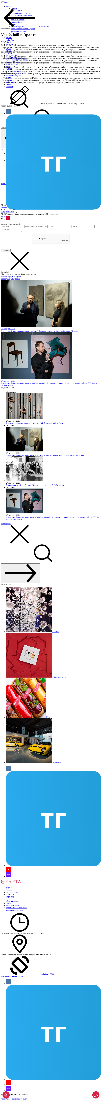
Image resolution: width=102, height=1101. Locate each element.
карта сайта (22, 1099)
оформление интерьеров (16, 908)
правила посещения (9, 1099)
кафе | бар (10, 897)
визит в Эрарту (7, 276)
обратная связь (12, 901)
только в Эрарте (13, 64)
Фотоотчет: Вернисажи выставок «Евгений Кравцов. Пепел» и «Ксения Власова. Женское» (45, 455)
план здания (18, 976)
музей (8, 6)
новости (9, 890)
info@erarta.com (7, 212)
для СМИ (10, 894)
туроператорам (12, 905)
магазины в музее (18, 31)
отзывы (9, 903)
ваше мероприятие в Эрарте (23, 29)
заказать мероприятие (15, 910)
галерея (9, 42)
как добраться (7, 976)
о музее (9, 53)
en (2, 149)
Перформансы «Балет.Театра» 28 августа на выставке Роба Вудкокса (35, 485)
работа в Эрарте (13, 892)
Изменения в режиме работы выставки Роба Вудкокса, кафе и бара (34, 423)
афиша (9, 38)
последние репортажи (10, 279)
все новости (6, 524)
